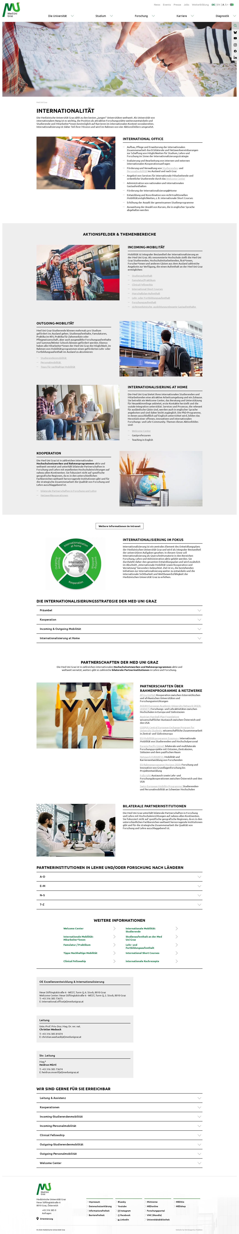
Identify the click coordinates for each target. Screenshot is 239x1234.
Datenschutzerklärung (100, 1206)
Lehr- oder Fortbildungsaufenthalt (151, 297)
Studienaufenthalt (142, 275)
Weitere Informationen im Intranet (120, 526)
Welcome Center (175, 178)
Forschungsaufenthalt (144, 302)
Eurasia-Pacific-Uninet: (152, 746)
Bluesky (122, 1201)
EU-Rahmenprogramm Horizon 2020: (160, 764)
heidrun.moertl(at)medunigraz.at (60, 1072)
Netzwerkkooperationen (54, 495)
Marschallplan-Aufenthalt (146, 293)
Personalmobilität (137, 171)
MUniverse (152, 1201)
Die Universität (57, 15)
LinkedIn (124, 1219)
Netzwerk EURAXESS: (152, 756)
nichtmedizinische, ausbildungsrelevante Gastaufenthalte (164, 306)
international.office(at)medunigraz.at (63, 1001)
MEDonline (152, 1206)
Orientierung (46, 1218)
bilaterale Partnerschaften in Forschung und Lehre (69, 490)
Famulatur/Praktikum (144, 280)
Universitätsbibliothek (158, 1219)
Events (167, 4)
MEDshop (181, 1206)
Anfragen (46, 1213)
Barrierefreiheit (97, 1215)
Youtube (122, 1206)
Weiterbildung (200, 4)
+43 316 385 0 (49, 1210)
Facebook (125, 1215)
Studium (101, 15)
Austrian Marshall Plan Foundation (159, 716)
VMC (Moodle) (154, 1215)
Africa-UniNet (147, 694)
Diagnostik (222, 15)
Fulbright (145, 775)
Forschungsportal (156, 1210)
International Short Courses (147, 288)
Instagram (125, 1210)
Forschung (141, 15)
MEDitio (180, 1201)
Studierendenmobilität (54, 357)
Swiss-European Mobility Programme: (161, 786)
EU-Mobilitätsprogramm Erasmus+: (159, 738)
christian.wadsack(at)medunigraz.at (61, 1036)
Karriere (182, 15)
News (157, 4)
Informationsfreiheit (99, 1210)
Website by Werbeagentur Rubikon (189, 1230)
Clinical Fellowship (142, 284)
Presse (177, 4)
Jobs (186, 4)
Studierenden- (170, 168)
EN (218, 4)
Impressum (94, 1201)
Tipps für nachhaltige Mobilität (58, 366)
